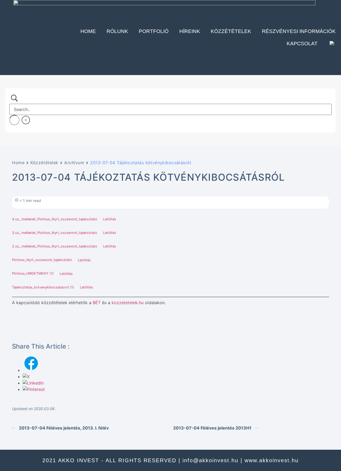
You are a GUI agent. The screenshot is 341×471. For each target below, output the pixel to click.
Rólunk (117, 31)
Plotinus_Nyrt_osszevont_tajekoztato (42, 260)
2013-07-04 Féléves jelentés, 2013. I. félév (64, 428)
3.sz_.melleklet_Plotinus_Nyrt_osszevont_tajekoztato (54, 233)
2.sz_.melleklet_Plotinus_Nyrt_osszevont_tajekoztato (54, 246)
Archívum (74, 162)
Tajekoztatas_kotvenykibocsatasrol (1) (43, 287)
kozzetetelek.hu (128, 302)
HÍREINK (189, 31)
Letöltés (109, 219)
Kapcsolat (302, 43)
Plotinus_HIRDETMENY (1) (33, 274)
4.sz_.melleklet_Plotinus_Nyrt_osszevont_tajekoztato (54, 219)
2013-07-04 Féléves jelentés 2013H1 (212, 428)
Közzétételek (231, 31)
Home (88, 31)
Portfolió (154, 31)
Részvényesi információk (299, 31)
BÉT (97, 302)
